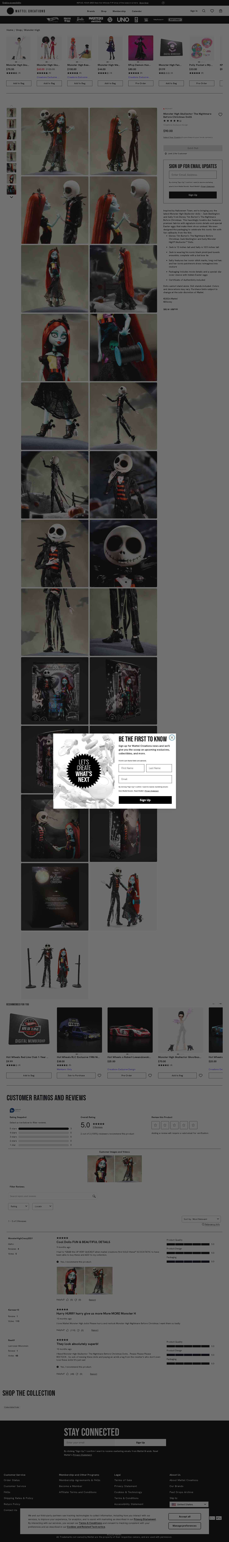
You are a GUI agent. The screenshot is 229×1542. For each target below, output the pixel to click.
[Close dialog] (172, 737)
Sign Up (145, 800)
